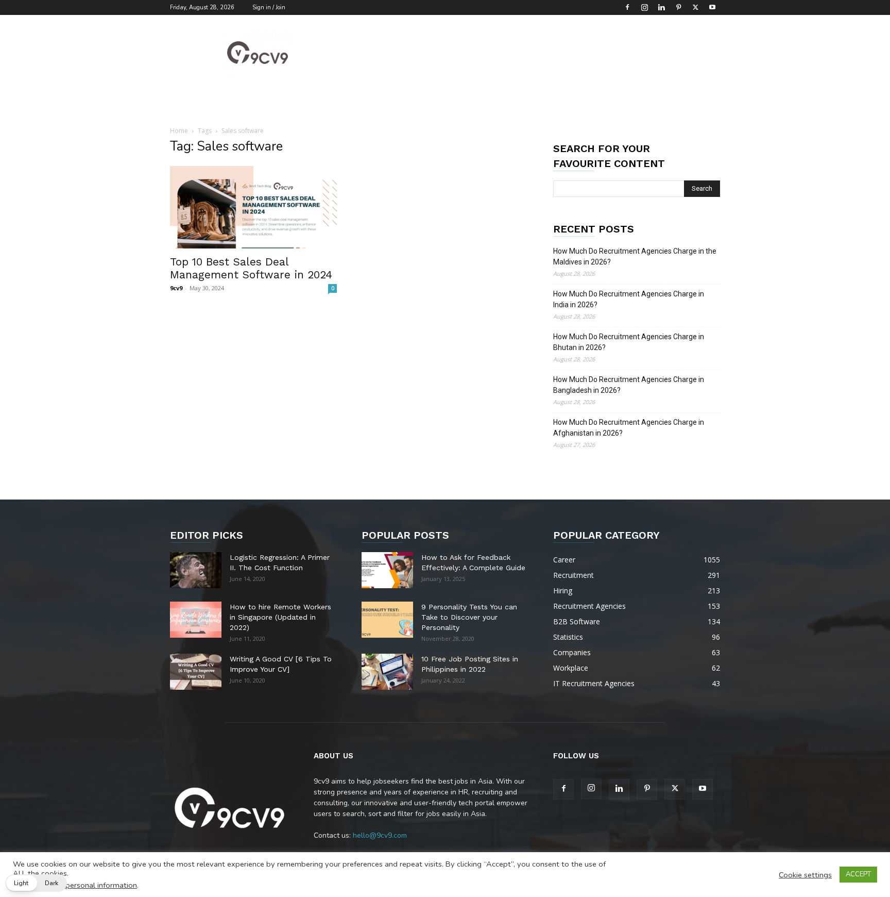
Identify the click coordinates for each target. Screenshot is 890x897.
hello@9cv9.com (380, 835)
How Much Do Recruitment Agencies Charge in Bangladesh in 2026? (628, 384)
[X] (695, 7)
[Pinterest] (678, 7)
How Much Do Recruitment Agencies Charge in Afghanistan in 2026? (628, 427)
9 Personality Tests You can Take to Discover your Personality (469, 617)
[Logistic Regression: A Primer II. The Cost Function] (195, 570)
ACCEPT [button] (858, 874)
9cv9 (176, 288)
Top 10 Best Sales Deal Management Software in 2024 (251, 268)
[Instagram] (644, 7)
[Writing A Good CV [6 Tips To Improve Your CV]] (195, 672)
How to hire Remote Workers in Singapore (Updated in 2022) (280, 617)
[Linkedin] (661, 7)
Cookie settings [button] (805, 874)
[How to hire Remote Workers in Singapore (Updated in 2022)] (195, 620)
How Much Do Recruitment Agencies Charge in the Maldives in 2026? (634, 256)
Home (179, 130)
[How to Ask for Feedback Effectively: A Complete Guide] (387, 570)
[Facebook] (627, 7)
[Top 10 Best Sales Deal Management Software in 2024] (253, 207)
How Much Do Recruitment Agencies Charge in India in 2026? (628, 299)
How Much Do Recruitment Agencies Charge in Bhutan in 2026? (628, 342)
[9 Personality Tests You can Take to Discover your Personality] (387, 620)
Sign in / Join (268, 7)
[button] (36, 883)
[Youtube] (712, 7)
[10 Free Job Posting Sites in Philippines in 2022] (387, 672)
